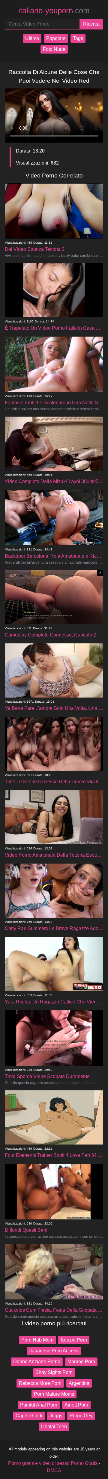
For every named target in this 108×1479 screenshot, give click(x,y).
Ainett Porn (76, 1404)
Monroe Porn (81, 1361)
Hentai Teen (54, 1426)
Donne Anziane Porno (36, 1361)
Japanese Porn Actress (54, 1350)
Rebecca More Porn (40, 1383)
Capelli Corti (29, 1415)
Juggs (56, 1415)
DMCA (54, 1470)
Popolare (56, 38)
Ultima (32, 38)
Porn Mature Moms (54, 1394)
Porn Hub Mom (37, 1339)
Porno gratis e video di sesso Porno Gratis (53, 1463)
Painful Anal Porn (38, 1404)
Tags (78, 38)
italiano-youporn (54, 10)
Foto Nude (54, 49)
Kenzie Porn (74, 1339)
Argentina (79, 1383)
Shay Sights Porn (54, 1372)
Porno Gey (81, 1415)
